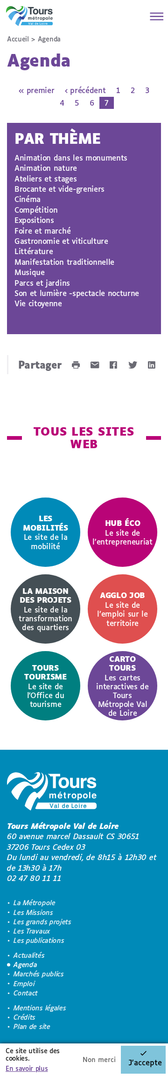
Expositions (34, 220)
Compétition (35, 210)
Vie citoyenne (38, 303)
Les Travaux (32, 931)
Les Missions (33, 912)
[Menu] (154, 16)
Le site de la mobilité (45, 532)
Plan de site (32, 1026)
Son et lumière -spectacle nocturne (76, 293)
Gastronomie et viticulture (61, 241)
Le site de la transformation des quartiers (45, 609)
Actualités (29, 955)
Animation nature (45, 168)
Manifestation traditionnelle (64, 262)
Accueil (18, 38)
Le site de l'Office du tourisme (45, 686)
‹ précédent (85, 90)
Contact (26, 993)
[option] (45, 532)
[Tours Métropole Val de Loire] (29, 16)
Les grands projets (42, 921)
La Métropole (34, 902)
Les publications (39, 940)
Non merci (99, 1059)
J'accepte (145, 1062)
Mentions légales (40, 1007)
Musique (29, 272)
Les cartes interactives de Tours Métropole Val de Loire (122, 686)
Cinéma (27, 199)
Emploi (24, 983)
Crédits (24, 1017)
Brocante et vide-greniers (59, 189)
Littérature (33, 251)
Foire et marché (42, 230)
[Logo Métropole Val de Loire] (52, 793)
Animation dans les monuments (70, 157)
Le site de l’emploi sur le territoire (122, 608)
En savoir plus (27, 1068)
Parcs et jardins (42, 283)
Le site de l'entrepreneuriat (122, 532)
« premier (36, 90)
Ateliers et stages (45, 178)
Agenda (25, 964)
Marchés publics (38, 973)
